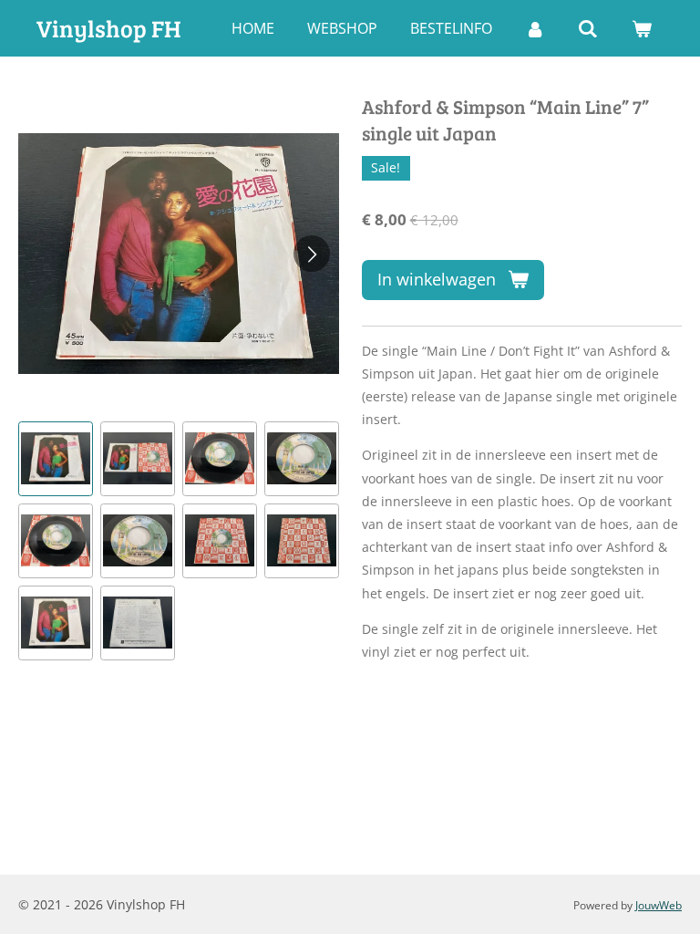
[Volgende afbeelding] (311, 253)
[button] (55, 458)
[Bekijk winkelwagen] (642, 28)
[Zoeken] (588, 28)
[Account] (535, 28)
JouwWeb (658, 905)
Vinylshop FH (108, 28)
